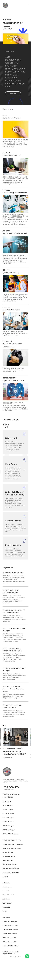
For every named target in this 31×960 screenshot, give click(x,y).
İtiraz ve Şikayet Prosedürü (11, 872)
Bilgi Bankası (6, 907)
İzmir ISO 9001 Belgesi (9, 937)
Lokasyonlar (6, 917)
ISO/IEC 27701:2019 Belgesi (11, 834)
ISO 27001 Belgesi (8, 817)
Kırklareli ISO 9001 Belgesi (10, 945)
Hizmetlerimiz (7, 801)
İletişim (5, 911)
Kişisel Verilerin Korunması (11, 794)
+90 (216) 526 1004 (11, 787)
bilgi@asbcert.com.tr (8, 789)
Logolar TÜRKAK (8, 852)
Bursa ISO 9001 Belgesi (10, 933)
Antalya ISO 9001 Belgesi (10, 929)
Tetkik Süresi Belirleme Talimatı (12, 848)
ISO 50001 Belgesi (8, 825)
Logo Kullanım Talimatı (9, 856)
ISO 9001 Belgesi (8, 805)
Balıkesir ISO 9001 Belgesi (10, 925)
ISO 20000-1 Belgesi (9, 829)
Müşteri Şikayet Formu (9, 864)
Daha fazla (7, 28)
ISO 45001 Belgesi (8, 821)
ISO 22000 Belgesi (8, 813)
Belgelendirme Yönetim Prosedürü (13, 844)
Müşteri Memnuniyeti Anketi (11, 868)
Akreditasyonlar (7, 887)
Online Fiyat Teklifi (8, 860)
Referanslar (6, 899)
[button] (10, 41)
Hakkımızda (6, 882)
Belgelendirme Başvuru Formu (11, 840)
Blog (4, 725)
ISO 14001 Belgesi (8, 809)
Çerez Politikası (8, 797)
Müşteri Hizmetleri (8, 895)
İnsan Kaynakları (7, 903)
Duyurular (5, 876)
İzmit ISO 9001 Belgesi (9, 941)
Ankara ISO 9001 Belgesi (10, 921)
